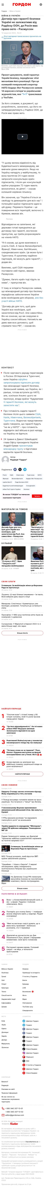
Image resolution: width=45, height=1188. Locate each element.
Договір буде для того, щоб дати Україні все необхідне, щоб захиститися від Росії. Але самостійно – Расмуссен (13, 531)
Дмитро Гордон (32, 1021)
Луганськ (5, 1047)
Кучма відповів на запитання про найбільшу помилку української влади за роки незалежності (24, 764)
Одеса (4, 1028)
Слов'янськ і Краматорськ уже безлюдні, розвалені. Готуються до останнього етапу (22, 605)
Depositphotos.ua (32, 1142)
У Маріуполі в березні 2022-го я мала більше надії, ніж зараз (21, 625)
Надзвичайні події (9, 999)
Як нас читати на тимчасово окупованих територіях (11, 1099)
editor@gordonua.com (14, 1115)
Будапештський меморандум (13, 486)
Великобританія (32, 417)
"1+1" (25, 94)
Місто (4, 1016)
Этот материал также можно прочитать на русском (22, 37)
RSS (27, 1061)
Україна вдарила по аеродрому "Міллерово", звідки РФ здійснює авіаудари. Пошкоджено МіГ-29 (22, 828)
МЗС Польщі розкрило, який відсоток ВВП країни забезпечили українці (20, 857)
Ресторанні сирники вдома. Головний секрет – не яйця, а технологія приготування (23, 949)
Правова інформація (9, 1093)
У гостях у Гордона (29, 976)
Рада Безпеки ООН (21, 482)
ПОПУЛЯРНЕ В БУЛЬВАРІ (14, 894)
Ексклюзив (26, 991)
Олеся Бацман (31, 1049)
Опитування (27, 1003)
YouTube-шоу (27, 1007)
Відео (24, 999)
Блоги (24, 980)
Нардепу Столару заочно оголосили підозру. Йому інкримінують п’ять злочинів (22, 792)
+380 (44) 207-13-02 (14, 1112)
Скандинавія (30, 486)
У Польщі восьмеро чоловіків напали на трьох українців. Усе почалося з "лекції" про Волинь (22, 801)
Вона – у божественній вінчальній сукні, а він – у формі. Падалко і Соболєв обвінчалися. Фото (24, 902)
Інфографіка (6, 1003)
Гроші (4, 976)
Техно (4, 991)
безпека (26, 489)
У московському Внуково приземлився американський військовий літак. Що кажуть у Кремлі (22, 810)
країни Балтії (7, 482)
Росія (5, 475)
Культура (5, 988)
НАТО (40, 475)
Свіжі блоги (8, 581)
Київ (3, 1021)
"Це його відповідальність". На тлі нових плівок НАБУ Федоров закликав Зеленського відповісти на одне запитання (24, 729)
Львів (4, 1025)
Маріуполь (6, 1044)
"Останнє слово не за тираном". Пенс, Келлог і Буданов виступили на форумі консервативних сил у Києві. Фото (24, 752)
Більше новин (22, 888)
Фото (24, 995)
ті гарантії (9, 402)
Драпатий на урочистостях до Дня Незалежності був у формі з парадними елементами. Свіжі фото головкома (24, 937)
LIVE (24, 988)
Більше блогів (22, 633)
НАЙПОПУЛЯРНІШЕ (11, 709)
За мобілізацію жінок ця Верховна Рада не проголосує (27, 847)
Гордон (4, 11)
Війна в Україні (15, 11)
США (38, 414)
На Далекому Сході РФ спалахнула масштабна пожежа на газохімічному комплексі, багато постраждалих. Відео (22, 880)
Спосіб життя (7, 995)
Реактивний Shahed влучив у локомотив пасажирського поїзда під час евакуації (25, 741)
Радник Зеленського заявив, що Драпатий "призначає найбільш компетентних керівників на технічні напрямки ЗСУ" (21, 838)
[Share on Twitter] (20, 469)
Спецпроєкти (27, 1010)
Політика (5, 973)
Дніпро (4, 1040)
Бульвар (7, 543)
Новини (4, 964)
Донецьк (5, 1032)
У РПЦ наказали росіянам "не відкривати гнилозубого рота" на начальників (19, 819)
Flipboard (29, 1057)
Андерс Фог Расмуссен (34, 478)
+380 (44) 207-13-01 (14, 1108)
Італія (6, 417)
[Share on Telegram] (25, 469)
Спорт (4, 984)
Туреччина (9, 420)
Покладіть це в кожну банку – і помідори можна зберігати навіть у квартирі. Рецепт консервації (25, 914)
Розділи (25, 964)
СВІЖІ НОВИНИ (9, 785)
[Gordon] (22, 5)
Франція (5, 478)
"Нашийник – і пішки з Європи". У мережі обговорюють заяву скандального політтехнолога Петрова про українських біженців (19, 867)
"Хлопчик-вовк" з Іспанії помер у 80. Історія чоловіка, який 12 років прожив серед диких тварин (23, 716)
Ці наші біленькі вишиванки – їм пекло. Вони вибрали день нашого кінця (22, 595)
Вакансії (5, 1082)
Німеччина (16, 417)
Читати (37, 496)
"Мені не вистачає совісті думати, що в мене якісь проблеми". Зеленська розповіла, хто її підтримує (23, 925)
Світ (3, 980)
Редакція (5, 1085)
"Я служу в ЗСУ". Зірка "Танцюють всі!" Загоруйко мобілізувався (13, 563)
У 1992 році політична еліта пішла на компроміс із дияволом (22, 616)
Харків (4, 1036)
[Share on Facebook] (15, 469)
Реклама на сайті (8, 1089)
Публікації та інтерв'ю (31, 973)
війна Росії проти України (11, 489)
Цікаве (4, 1007)
